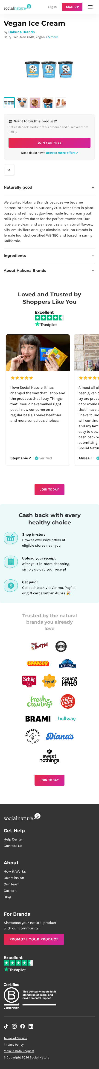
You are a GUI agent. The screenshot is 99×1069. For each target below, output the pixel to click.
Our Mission (14, 878)
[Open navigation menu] (90, 7)
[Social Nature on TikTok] (6, 1026)
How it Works (15, 871)
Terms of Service (15, 1038)
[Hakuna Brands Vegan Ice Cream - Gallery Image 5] (60, 102)
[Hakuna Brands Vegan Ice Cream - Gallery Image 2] (22, 102)
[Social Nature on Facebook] (22, 1026)
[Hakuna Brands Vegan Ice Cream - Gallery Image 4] (47, 102)
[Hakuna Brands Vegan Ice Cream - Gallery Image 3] (35, 102)
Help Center (13, 839)
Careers (10, 890)
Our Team (12, 884)
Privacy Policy (14, 1045)
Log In (52, 7)
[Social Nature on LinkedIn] (31, 1026)
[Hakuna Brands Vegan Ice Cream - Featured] (9, 102)
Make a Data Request (19, 1051)
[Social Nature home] (17, 6)
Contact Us (13, 845)
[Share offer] (9, 170)
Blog (7, 897)
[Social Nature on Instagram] (14, 1026)
